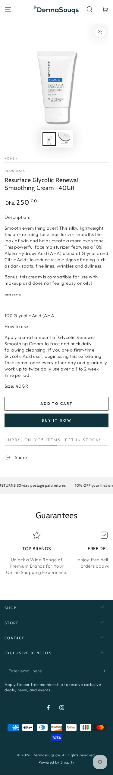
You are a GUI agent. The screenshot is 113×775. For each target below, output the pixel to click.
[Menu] (8, 9)
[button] (89, 9)
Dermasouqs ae (46, 755)
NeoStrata (15, 171)
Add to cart (56, 403)
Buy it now (57, 420)
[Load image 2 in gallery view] (64, 139)
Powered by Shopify (56, 762)
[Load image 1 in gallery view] (49, 139)
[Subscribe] (105, 671)
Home (10, 158)
